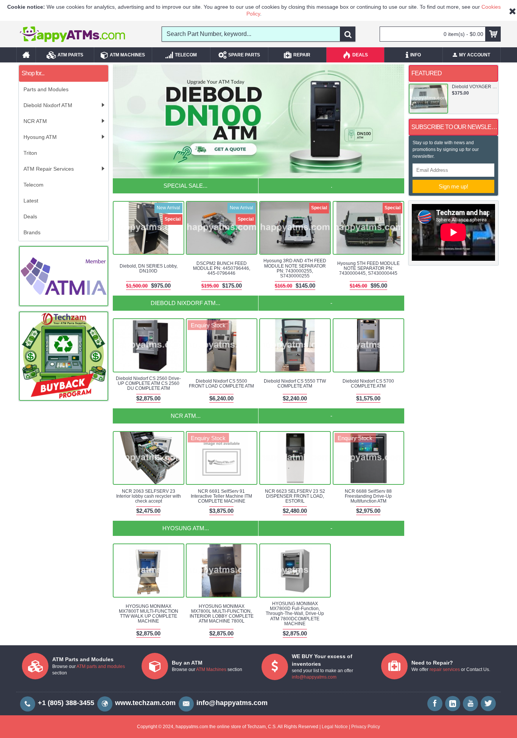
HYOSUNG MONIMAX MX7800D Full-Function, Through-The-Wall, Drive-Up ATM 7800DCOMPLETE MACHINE (295, 613)
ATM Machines (211, 669)
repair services (445, 669)
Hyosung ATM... (185, 528)
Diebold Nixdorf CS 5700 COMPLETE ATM (368, 383)
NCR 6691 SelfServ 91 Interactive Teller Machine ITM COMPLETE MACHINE (221, 496)
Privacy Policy (365, 726)
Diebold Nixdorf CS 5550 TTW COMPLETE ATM (295, 383)
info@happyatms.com (314, 677)
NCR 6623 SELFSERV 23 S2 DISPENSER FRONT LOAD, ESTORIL (295, 496)
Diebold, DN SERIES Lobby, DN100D (149, 268)
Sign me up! (453, 186)
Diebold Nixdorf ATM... (185, 303)
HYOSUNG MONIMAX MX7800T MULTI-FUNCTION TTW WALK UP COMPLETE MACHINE (148, 614)
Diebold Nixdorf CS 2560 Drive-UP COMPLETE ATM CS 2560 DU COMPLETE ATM (148, 383)
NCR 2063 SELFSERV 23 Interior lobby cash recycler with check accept (148, 496)
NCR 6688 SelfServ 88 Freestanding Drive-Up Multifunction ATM (368, 496)
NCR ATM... (186, 416)
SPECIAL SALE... (185, 185)
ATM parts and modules (100, 666)
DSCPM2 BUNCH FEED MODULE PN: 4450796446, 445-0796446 (221, 268)
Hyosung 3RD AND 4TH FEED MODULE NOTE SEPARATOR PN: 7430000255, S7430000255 (294, 268)
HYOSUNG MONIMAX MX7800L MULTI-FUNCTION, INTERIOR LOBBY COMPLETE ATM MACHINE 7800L (222, 614)
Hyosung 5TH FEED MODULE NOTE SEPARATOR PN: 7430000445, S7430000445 (368, 268)
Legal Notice (335, 726)
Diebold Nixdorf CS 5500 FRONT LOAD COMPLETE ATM (221, 383)
